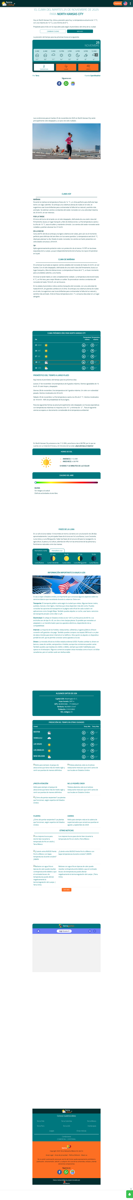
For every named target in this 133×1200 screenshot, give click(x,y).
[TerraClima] (125, 3)
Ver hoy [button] (80, 31)
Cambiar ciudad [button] (53, 31)
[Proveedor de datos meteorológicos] (66, 1182)
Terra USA (66, 1126)
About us (84, 1155)
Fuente (92, 75)
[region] (66, 101)
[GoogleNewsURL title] (72, 83)
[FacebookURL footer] (59, 1172)
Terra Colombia (66, 1121)
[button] (13, 75)
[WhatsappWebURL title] (66, 83)
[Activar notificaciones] (121, 1194)
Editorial (72, 1139)
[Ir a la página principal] (8, 3)
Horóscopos (92, 1126)
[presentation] (96, 55)
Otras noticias (81, 1130)
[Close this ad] (131, 1189)
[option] (44, 67)
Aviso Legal (49, 1155)
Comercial (61, 1139)
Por (36, 75)
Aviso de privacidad (61, 1155)
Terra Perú (40, 1126)
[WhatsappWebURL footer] (66, 1172)
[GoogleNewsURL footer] (72, 1172)
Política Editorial (74, 1155)
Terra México (91, 1121)
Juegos (51, 1130)
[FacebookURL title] (59, 83)
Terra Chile (40, 1121)
